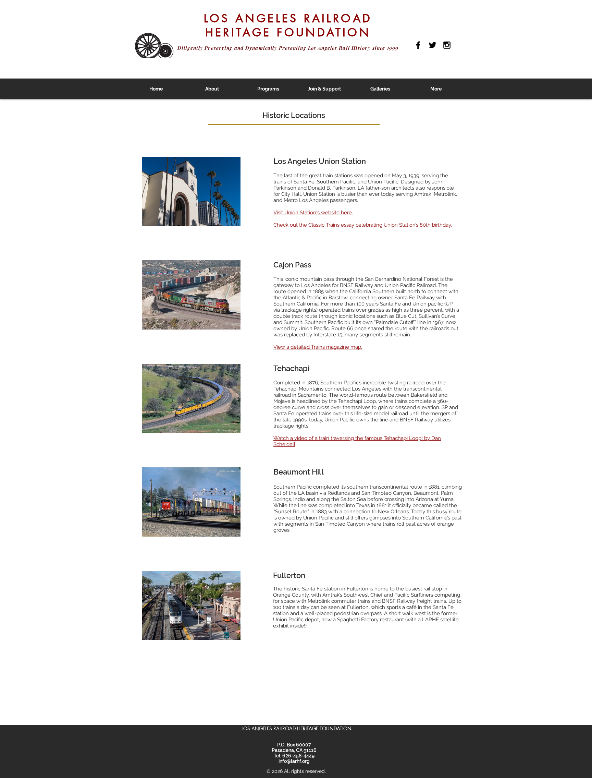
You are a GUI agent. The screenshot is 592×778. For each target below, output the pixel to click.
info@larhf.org (294, 761)
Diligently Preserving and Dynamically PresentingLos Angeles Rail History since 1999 (287, 48)
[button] (212, 89)
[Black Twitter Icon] (432, 45)
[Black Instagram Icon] (447, 45)
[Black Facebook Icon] (418, 45)
